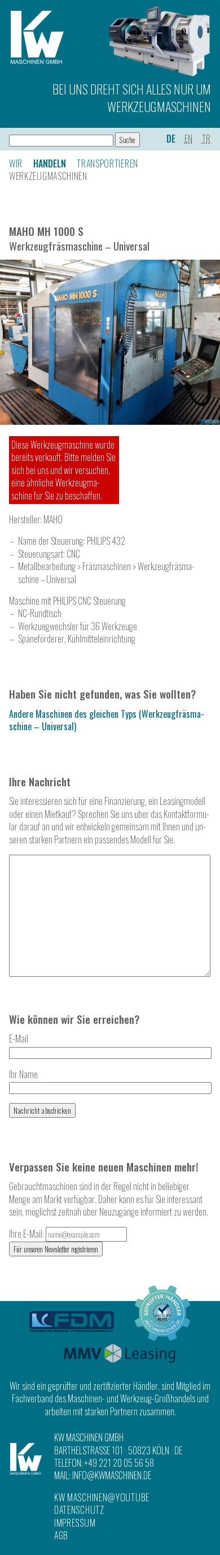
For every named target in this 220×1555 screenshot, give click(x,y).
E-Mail (18, 1038)
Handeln (49, 163)
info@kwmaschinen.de (111, 1475)
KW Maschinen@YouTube (101, 1497)
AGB (61, 1535)
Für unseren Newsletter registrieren (56, 1249)
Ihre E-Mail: (27, 1233)
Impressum (74, 1523)
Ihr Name (23, 1074)
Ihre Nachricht (40, 781)
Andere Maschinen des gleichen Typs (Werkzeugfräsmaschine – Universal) (106, 720)
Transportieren (107, 163)
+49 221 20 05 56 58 (119, 1463)
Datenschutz (79, 1510)
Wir (16, 163)
